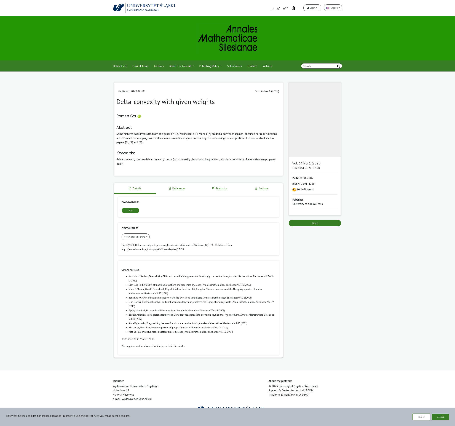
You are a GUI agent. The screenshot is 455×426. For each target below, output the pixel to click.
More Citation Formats (135, 236)
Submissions (234, 66)
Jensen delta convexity (150, 159)
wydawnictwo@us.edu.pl (137, 399)
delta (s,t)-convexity (178, 159)
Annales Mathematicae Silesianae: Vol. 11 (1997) (209, 331)
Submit (314, 223)
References (179, 188)
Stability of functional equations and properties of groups (173, 284)
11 (130, 338)
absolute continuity (232, 159)
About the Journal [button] (180, 66)
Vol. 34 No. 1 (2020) (267, 91)
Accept (440, 417)
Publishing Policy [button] (209, 66)
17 (149, 338)
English (333, 7)
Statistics (221, 188)
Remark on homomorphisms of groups (159, 327)
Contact (252, 66)
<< (123, 338)
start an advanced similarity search (153, 346)
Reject (421, 417)
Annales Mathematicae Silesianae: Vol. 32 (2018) (228, 297)
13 (136, 338)
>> (153, 338)
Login (312, 7)
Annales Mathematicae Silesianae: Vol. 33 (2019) (227, 284)
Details (137, 188)
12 (133, 338)
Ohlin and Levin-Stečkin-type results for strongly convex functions (195, 276)
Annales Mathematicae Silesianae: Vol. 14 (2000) (204, 327)
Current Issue (140, 66)
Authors (263, 188)
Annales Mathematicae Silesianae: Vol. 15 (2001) (223, 323)
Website (267, 66)
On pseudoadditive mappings (161, 310)
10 (127, 338)
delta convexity (125, 159)
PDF (130, 210)
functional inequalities (205, 159)
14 (139, 338)
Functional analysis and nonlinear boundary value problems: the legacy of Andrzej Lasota (187, 301)
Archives (159, 66)
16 (145, 338)
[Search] (338, 66)
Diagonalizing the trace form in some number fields (172, 323)
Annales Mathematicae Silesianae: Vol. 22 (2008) (201, 310)
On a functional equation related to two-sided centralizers (173, 297)
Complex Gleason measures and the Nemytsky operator (224, 289)
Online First (120, 66)
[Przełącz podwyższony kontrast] (293, 8)
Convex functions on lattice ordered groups (162, 331)
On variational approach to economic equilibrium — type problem (206, 314)
